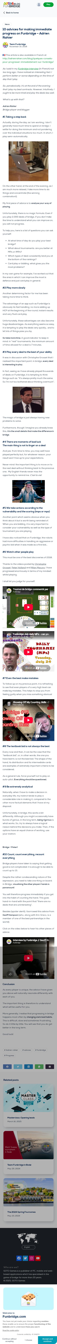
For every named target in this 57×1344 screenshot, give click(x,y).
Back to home (12, 13)
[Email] (49, 1066)
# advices (26, 1050)
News (7, 24)
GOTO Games (18, 1280)
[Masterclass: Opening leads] (28, 1098)
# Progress (9, 1055)
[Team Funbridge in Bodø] (28, 1145)
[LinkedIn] (28, 1066)
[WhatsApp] (39, 1066)
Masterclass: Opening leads (21, 1117)
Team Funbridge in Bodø (19, 1165)
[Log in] (39, 5)
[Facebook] (7, 1066)
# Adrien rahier (11, 1050)
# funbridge (40, 1050)
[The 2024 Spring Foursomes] (28, 1192)
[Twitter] (18, 1066)
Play (48, 4)
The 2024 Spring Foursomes (21, 1212)
